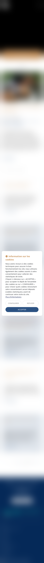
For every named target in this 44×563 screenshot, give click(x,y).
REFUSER (30, 303)
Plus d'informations (13, 297)
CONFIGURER (13, 303)
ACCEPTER (22, 309)
